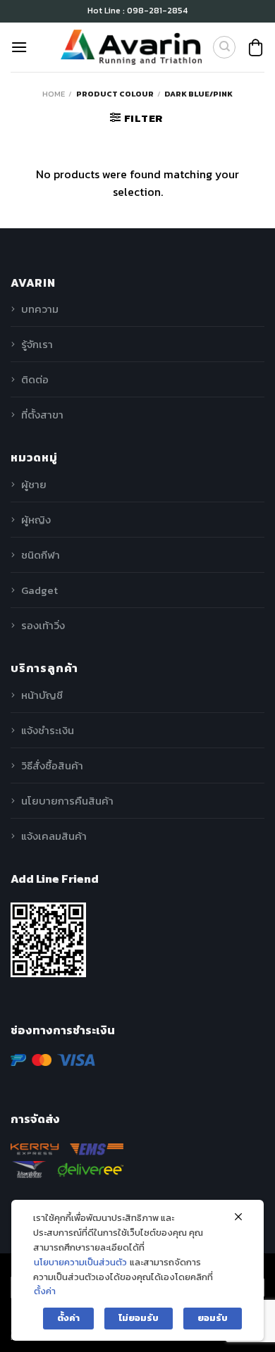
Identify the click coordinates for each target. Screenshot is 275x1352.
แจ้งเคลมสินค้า (54, 836)
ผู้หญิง (36, 519)
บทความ (40, 309)
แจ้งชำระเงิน (47, 730)
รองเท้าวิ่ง (43, 625)
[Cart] (255, 47)
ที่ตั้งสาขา (42, 415)
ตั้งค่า (45, 1291)
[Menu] (19, 47)
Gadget (39, 590)
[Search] (224, 47)
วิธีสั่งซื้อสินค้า (52, 765)
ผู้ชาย (34, 484)
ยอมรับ (212, 1318)
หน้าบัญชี (42, 695)
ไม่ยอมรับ (138, 1318)
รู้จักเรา (37, 344)
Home (53, 93)
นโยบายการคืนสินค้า (67, 801)
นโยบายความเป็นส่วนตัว (80, 1262)
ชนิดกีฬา (40, 555)
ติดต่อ (35, 379)
